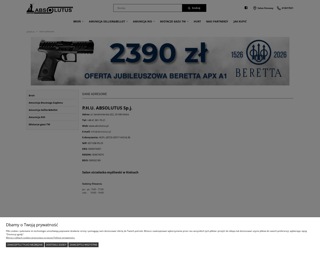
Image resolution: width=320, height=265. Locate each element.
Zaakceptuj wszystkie (83, 245)
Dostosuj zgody (56, 245)
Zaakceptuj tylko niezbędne (25, 245)
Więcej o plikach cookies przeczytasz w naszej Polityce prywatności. (40, 237)
